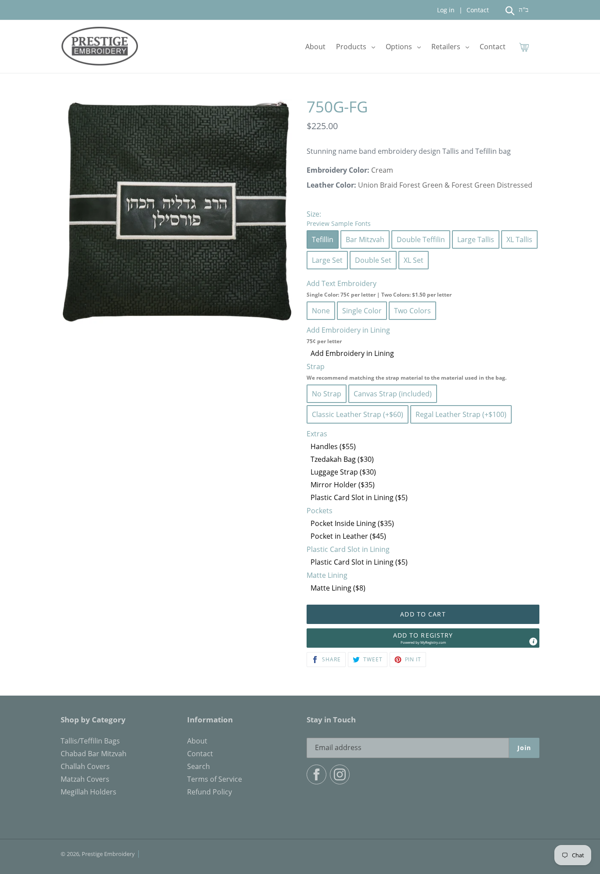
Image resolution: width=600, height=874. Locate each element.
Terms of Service (214, 779)
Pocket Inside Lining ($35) (352, 523)
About (197, 741)
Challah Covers (85, 766)
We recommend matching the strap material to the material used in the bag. (406, 377)
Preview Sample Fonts (339, 223)
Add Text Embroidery (379, 288)
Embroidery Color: (338, 170)
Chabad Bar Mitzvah (94, 753)
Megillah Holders (88, 792)
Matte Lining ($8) (338, 588)
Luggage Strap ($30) (343, 472)
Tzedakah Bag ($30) (342, 459)
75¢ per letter (324, 341)
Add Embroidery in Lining (352, 353)
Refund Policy (209, 792)
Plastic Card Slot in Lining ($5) (359, 497)
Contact (477, 10)
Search (198, 766)
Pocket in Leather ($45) (348, 536)
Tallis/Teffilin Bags (90, 741)
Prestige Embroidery (108, 854)
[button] (423, 638)
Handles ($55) (333, 446)
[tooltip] (533, 642)
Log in (446, 10)
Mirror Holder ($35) (343, 485)
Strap (406, 371)
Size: (339, 218)
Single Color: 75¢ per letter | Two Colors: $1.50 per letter (379, 294)
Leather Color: (331, 185)
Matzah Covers (85, 779)
